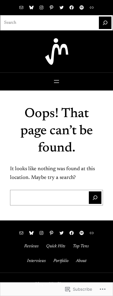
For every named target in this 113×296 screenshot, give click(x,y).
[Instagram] (41, 7)
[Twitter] (61, 7)
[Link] (91, 7)
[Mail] (21, 7)
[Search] (105, 23)
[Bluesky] (31, 7)
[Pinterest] (51, 7)
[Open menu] (56, 81)
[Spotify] (81, 7)
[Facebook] (71, 7)
